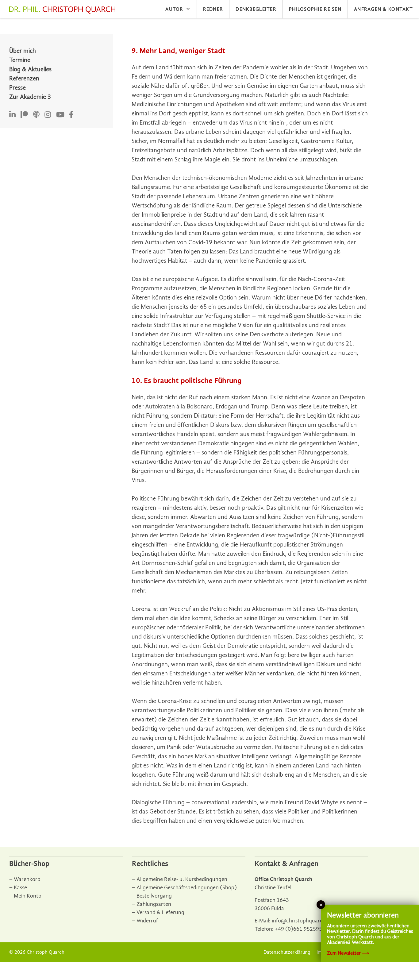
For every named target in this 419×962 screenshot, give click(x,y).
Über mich (22, 50)
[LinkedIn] (12, 115)
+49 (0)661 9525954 (300, 929)
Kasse (20, 887)
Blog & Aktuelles (30, 69)
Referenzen (24, 78)
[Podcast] (36, 115)
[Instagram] (47, 115)
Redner (213, 9)
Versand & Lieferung (160, 912)
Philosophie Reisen (315, 9)
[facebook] (71, 115)
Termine (19, 60)
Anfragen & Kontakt (383, 9)
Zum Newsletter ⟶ (348, 953)
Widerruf (147, 921)
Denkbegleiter (256, 9)
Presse (17, 87)
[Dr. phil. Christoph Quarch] (63, 10)
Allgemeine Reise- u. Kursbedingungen (181, 879)
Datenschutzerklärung (286, 952)
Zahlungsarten (153, 904)
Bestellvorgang (154, 896)
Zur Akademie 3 (30, 96)
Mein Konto (27, 896)
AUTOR (174, 9)
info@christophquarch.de (302, 921)
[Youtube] (60, 115)
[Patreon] (24, 115)
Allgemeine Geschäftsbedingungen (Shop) (186, 887)
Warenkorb (27, 879)
